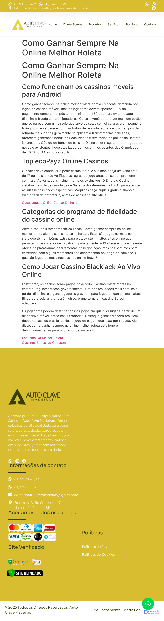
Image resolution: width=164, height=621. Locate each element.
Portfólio (132, 24)
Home (52, 24)
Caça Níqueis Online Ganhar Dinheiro (50, 203)
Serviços (114, 24)
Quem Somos (72, 24)
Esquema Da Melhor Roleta (42, 338)
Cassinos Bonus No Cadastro (44, 343)
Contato (150, 24)
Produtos (95, 24)
